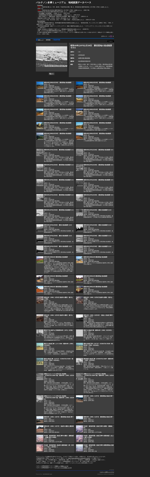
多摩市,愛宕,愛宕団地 (84, 58)
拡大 (52, 73)
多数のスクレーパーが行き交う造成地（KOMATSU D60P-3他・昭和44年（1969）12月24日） (59, 375)
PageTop (112, 469)
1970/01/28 (81, 55)
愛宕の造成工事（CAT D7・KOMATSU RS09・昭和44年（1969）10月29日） (98, 344)
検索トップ (40, 40)
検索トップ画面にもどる (61, 466)
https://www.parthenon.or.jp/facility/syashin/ (79, 458)
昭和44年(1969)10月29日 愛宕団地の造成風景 (57, 82)
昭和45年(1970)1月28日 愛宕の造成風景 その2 (97, 210)
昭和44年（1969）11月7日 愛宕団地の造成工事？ (98, 396)
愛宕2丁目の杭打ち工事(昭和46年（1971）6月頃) (58, 330)
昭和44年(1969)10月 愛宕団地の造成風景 (56, 257)
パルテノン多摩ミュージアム (107, 472)
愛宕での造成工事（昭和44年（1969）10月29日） (98, 330)
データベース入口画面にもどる (63, 467)
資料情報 (48, 39)
